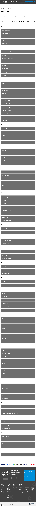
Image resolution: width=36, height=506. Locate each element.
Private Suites (3, 495)
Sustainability (27, 492)
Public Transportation (9, 491)
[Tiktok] (22, 478)
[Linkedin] (19, 478)
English (1, 505)
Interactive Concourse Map (8, 498)
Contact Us (5, 478)
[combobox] (2, 505)
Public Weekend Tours (20, 490)
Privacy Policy (22, 503)
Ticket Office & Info (3, 489)
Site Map (12, 503)
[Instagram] (17, 478)
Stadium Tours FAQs (21, 494)
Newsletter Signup (32, 489)
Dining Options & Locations (9, 495)
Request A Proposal (14, 490)
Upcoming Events (2, 487)
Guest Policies (9, 492)
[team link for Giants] (6, 2)
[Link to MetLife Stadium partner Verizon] (32, 464)
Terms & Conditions (17, 503)
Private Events (15, 487)
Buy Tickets (27, 1)
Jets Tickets (2, 492)
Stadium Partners (26, 489)
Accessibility (11, 504)
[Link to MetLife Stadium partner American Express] (3, 464)
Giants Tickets (3, 491)
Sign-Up (32, 1)
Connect (33, 485)
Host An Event (14, 485)
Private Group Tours (21, 492)
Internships (32, 493)
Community (26, 491)
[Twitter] (14, 478)
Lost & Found (33, 490)
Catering (14, 488)
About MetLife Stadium (27, 487)
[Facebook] (12, 478)
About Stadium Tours (21, 487)
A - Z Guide (8, 487)
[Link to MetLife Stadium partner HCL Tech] (8, 464)
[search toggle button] (34, 1)
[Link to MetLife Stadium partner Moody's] (26, 464)
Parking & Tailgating (8, 489)
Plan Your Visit (5, 8)
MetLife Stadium (16, 1)
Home (1, 8)
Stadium (26, 485)
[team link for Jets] (2, 2)
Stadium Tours (20, 485)
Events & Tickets (2, 485)
